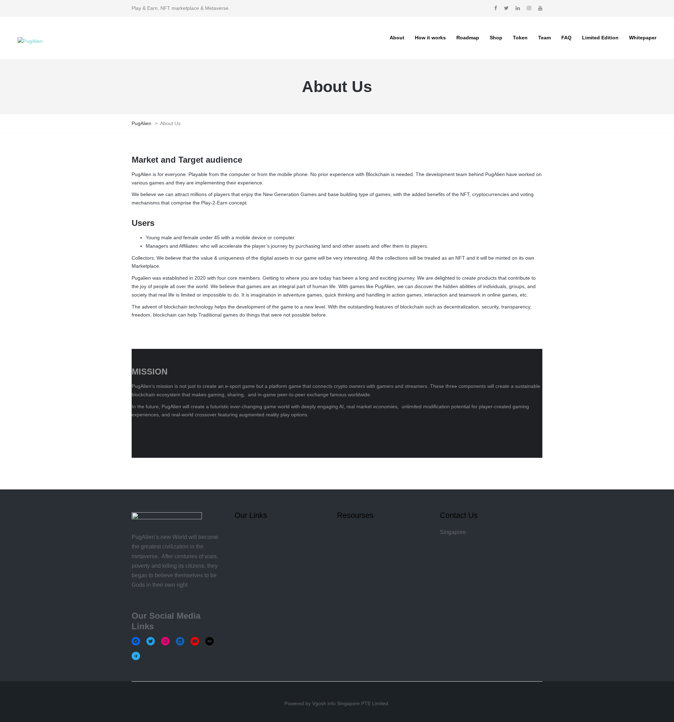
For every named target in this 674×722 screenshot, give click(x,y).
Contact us (247, 555)
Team (344, 555)
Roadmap (349, 532)
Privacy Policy (252, 566)
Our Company (354, 566)
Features (245, 543)
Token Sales (352, 543)
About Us (246, 532)
